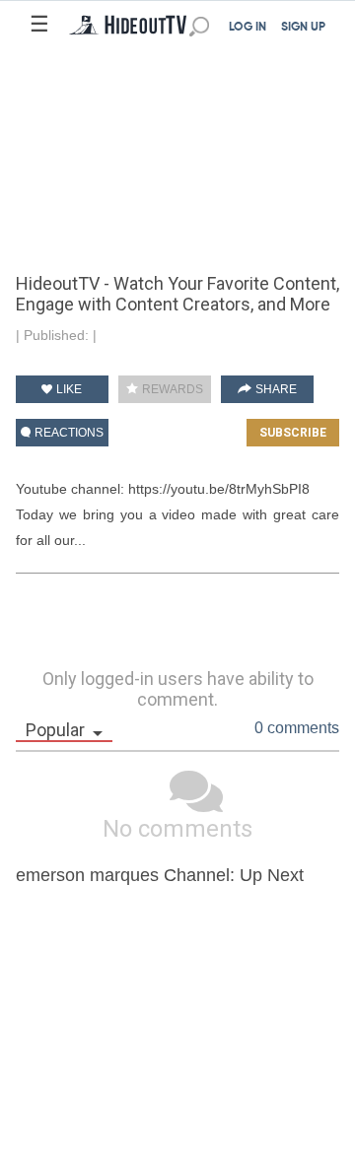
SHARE (274, 389)
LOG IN (247, 28)
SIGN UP (303, 28)
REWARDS (171, 389)
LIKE (67, 389)
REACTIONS (68, 433)
